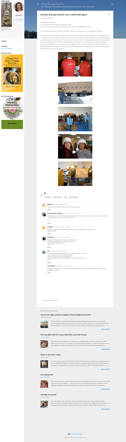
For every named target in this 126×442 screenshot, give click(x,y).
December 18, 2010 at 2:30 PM (60, 204)
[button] (109, 14)
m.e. (48, 251)
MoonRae (50, 237)
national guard (57, 197)
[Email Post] (45, 194)
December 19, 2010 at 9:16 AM (62, 237)
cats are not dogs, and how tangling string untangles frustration (65, 315)
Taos (65, 197)
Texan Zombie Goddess (55, 213)
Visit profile (18, 19)
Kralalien (50, 227)
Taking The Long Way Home (52, 4)
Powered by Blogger (76, 434)
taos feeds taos (73, 197)
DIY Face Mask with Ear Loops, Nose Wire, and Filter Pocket (63, 335)
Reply (49, 209)
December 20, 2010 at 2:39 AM (58, 251)
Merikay (49, 204)
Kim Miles (19, 15)
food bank (48, 197)
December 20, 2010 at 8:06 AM (63, 266)
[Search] (112, 4)
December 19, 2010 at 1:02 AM (61, 227)
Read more (105, 329)
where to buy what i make (50, 355)
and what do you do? (48, 395)
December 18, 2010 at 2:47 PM (71, 213)
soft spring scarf (46, 375)
